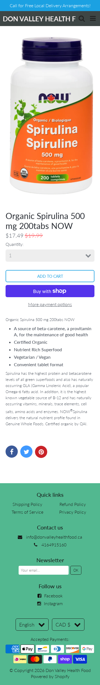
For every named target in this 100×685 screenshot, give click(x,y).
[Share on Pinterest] (41, 452)
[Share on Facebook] (12, 451)
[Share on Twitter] (26, 451)
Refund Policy (72, 504)
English (26, 625)
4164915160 (53, 544)
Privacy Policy (72, 512)
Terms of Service (27, 512)
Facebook (53, 595)
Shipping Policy (27, 504)
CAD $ (63, 625)
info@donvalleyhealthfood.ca (54, 536)
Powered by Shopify (50, 676)
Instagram (53, 603)
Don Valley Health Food (68, 670)
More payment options (50, 304)
